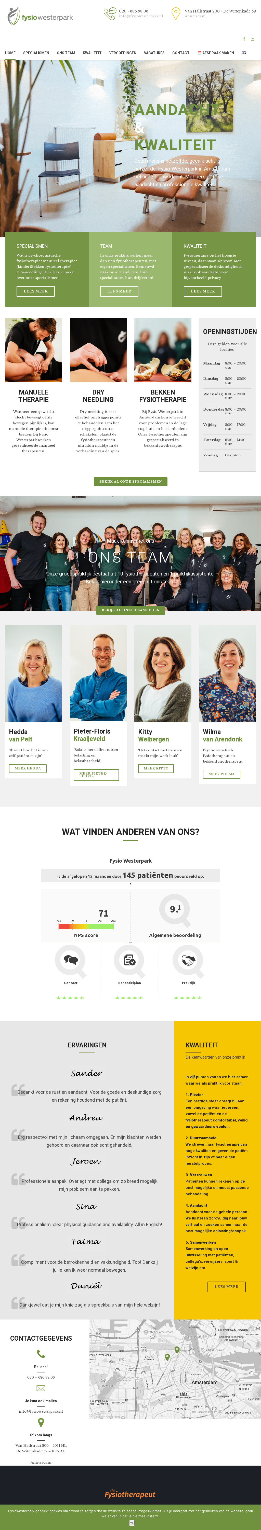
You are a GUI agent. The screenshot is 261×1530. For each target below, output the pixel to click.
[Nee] (254, 1517)
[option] (130, 148)
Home (10, 53)
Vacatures (154, 53)
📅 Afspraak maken (215, 53)
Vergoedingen (122, 53)
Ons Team (66, 53)
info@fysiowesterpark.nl (41, 1411)
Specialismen (36, 53)
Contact (181, 53)
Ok (132, 1523)
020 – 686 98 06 (41, 1377)
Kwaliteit (92, 53)
